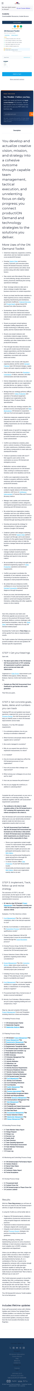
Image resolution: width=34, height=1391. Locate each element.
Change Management (13, 1119)
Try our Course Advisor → (24, 8)
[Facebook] (14, 1348)
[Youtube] (17, 1348)
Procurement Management (15, 1112)
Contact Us (17, 1363)
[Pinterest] (20, 1348)
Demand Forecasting (10, 588)
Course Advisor (17, 1356)
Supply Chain (14, 261)
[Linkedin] (24, 1348)
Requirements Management (15, 1042)
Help (17, 1358)
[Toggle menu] (2, 3)
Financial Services (25, 302)
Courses (17, 1368)
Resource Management (19, 1098)
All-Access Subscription (17, 1354)
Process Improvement (14, 1091)
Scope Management (10, 963)
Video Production (20, 394)
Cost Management (9, 918)
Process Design (7, 716)
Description (17, 130)
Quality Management (13, 1087)
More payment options (17, 79)
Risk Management (12, 1102)
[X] (10, 1348)
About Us (17, 1361)
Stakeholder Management (15, 1117)
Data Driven (15, 673)
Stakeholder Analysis (12, 1027)
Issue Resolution (21, 939)
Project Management (8, 1012)
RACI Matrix (9, 853)
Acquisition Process (12, 929)
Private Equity (10, 304)
